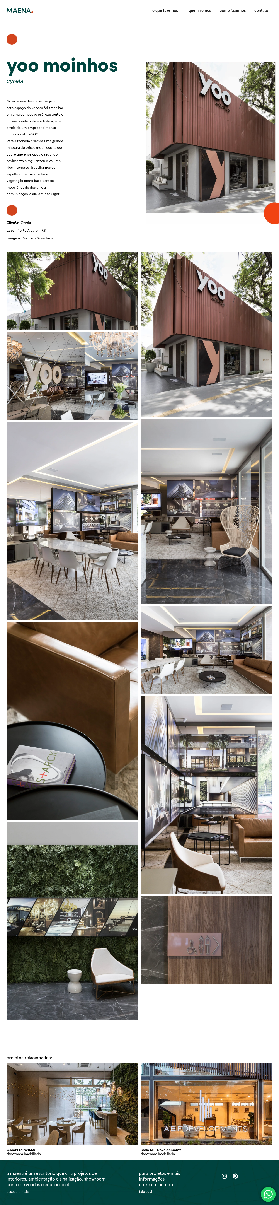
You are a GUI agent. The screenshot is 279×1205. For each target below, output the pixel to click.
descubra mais (18, 1192)
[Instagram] (224, 1176)
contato (261, 10)
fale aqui (145, 1192)
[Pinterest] (235, 1176)
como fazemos (233, 10)
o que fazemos (165, 10)
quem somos (200, 10)
